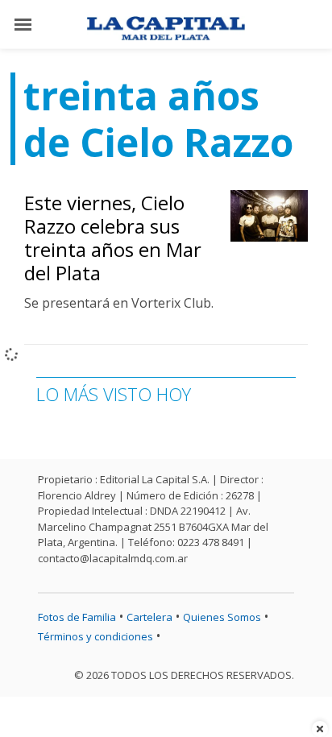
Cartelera (149, 617)
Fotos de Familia (77, 617)
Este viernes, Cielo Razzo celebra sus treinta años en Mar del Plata (112, 237)
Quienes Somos (222, 617)
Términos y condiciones (95, 636)
